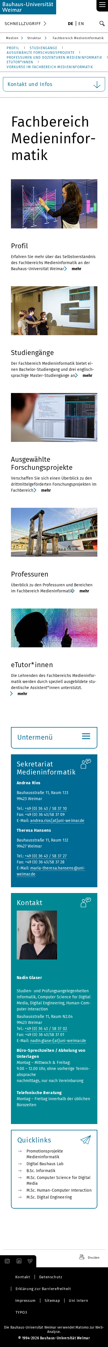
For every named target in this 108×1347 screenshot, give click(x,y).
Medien (12, 38)
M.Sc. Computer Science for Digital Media (58, 1180)
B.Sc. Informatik (41, 1170)
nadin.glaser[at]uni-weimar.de (58, 1040)
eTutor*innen (32, 665)
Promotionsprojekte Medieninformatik (44, 1154)
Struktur (34, 38)
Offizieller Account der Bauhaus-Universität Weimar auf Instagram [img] (6, 1261)
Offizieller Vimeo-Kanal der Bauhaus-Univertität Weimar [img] (30, 1261)
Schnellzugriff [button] (23, 23)
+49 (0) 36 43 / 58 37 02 (46, 1028)
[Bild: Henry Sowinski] (54, 310)
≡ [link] (102, 5)
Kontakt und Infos (29, 84)
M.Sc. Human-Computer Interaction (59, 1190)
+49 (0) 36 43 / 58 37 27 (46, 856)
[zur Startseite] (28, 7)
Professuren (30, 574)
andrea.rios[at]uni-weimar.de (57, 820)
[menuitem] (71, 24)
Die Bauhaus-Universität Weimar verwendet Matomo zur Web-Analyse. (54, 1329)
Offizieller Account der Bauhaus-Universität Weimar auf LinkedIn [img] (18, 1261)
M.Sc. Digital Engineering (49, 1197)
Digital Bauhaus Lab (45, 1163)
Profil (19, 246)
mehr (76, 268)
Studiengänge (32, 353)
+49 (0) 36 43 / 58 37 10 (46, 808)
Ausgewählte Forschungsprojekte (42, 463)
